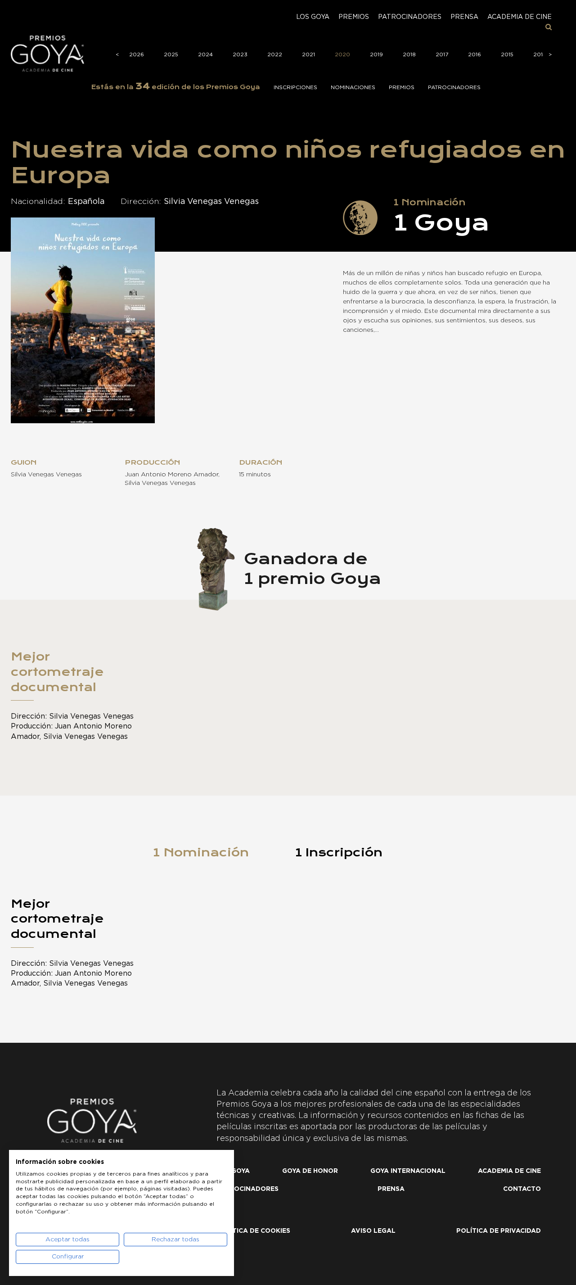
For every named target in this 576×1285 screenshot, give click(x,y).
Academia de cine (519, 17)
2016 (474, 54)
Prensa (464, 17)
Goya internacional (408, 1171)
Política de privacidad (498, 1231)
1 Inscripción (338, 852)
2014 (539, 54)
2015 (507, 54)
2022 (274, 54)
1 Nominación (201, 852)
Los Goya (312, 17)
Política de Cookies (253, 1231)
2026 (136, 54)
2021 (308, 54)
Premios (353, 17)
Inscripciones (295, 87)
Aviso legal (373, 1231)
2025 (171, 54)
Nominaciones (353, 87)
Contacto (522, 1189)
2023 (240, 54)
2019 (376, 54)
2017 (442, 54)
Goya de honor (310, 1171)
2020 (342, 54)
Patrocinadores (409, 17)
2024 (205, 54)
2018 (409, 54)
